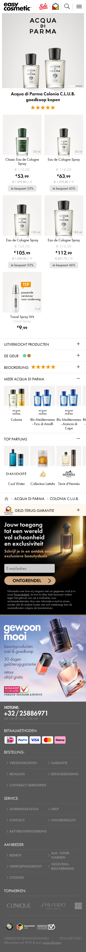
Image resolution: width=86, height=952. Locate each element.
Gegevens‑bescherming (62, 866)
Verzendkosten (23, 763)
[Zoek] (67, 6)
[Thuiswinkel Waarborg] (25, 926)
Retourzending (65, 774)
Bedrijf (15, 855)
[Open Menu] (18, 7)
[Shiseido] (53, 906)
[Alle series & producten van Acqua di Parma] (43, 26)
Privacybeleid (21, 594)
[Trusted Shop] (55, 6)
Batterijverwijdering (28, 831)
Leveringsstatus (24, 809)
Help (55, 809)
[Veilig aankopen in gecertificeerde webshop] (46, 926)
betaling (17, 774)
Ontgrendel (27, 580)
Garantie (59, 763)
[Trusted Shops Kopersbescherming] (9, 926)
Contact (17, 820)
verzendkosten (51, 942)
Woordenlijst (63, 820)
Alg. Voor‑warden (60, 855)
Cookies (17, 877)
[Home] (6, 498)
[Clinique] (19, 906)
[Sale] (43, 6)
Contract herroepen (28, 785)
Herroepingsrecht (26, 866)
